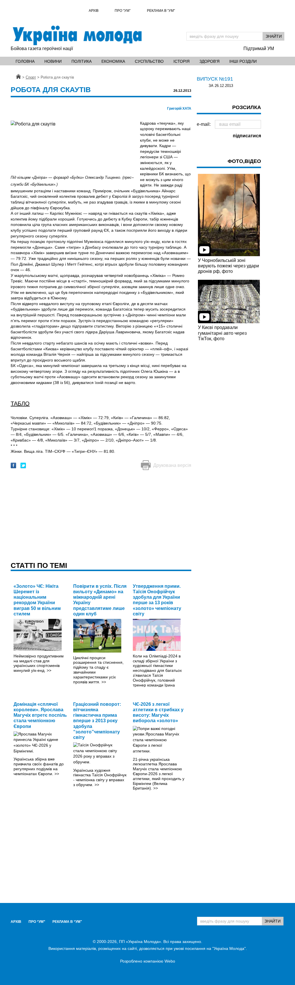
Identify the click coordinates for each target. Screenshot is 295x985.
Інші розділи (243, 61)
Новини (53, 61)
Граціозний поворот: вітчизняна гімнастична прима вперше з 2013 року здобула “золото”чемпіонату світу (97, 721)
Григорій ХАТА (179, 109)
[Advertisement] (101, 516)
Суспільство (149, 61)
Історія (181, 61)
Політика (81, 61)
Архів (94, 11)
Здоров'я (209, 61)
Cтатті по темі (39, 565)
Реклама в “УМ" (161, 11)
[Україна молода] (77, 35)
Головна (25, 61)
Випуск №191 (215, 79)
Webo (169, 961)
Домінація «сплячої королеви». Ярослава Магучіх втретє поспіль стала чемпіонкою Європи (40, 715)
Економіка (113, 61)
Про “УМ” (123, 11)
